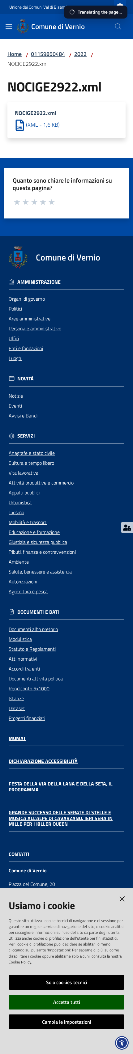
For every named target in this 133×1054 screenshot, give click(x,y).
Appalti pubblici (24, 492)
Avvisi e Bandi (23, 415)
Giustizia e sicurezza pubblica (38, 542)
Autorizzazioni (23, 581)
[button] (118, 26)
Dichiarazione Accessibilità (43, 761)
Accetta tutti (66, 1002)
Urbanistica (20, 502)
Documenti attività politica (36, 678)
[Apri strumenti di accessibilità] (122, 1043)
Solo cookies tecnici (66, 982)
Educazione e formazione (34, 532)
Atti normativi (23, 658)
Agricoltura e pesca (28, 591)
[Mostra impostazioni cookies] (127, 527)
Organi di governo (27, 299)
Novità (25, 379)
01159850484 (48, 54)
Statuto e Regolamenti (32, 649)
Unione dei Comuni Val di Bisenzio (39, 7)
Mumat (17, 738)
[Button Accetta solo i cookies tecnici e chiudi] (122, 899)
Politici (15, 308)
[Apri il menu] (8, 26)
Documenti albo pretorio (33, 629)
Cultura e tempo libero (31, 463)
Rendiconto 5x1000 (29, 688)
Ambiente (19, 561)
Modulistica (20, 639)
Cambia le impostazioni (66, 1022)
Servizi (26, 436)
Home (14, 54)
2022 (80, 54)
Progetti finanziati (27, 718)
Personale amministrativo (35, 328)
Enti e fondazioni (26, 348)
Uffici (14, 338)
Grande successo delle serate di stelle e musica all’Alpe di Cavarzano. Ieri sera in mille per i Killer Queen (61, 818)
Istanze (16, 698)
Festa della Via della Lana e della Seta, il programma (61, 786)
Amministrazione (39, 282)
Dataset (17, 708)
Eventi (15, 405)
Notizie (16, 396)
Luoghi (15, 358)
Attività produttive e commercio (41, 482)
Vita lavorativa (23, 472)
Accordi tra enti (24, 668)
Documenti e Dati (38, 612)
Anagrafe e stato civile (32, 453)
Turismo (16, 512)
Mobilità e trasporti (28, 522)
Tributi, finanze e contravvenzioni (42, 552)
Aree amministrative (29, 318)
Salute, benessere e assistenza (40, 571)
